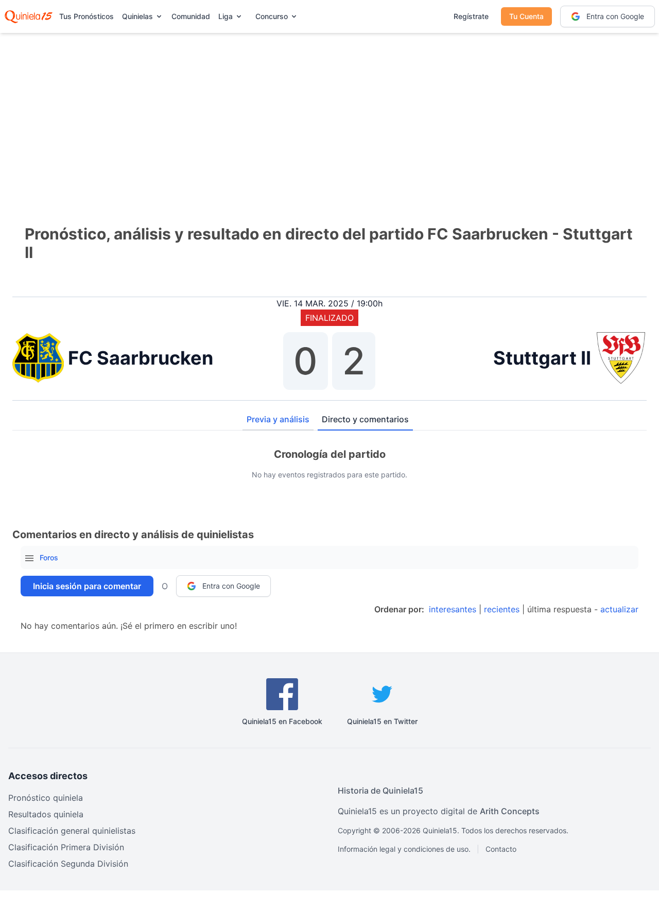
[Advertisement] (329, 113)
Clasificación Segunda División (68, 863)
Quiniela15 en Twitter (382, 721)
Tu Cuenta (526, 16)
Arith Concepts (510, 811)
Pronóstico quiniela (45, 798)
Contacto (500, 849)
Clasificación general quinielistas (71, 831)
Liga (225, 16)
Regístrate (471, 16)
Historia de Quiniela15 (380, 790)
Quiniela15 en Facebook (282, 721)
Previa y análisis (278, 419)
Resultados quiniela (45, 814)
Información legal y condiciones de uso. (404, 849)
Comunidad (190, 16)
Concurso (271, 16)
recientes (501, 609)
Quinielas (137, 16)
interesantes (452, 609)
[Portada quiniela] (28, 16)
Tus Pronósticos (86, 16)
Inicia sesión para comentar (87, 586)
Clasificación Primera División (66, 847)
